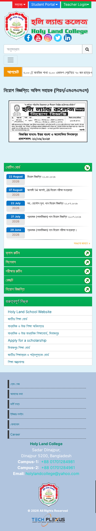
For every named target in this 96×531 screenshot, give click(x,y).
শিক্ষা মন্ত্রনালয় (16, 362)
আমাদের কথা (16, 394)
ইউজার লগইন (16, 414)
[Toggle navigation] (10, 60)
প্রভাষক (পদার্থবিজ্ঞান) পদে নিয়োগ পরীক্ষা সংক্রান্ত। (52, 230)
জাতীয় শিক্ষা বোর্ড (17, 319)
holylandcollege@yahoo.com (52, 473)
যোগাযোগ (14, 424)
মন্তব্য (19, 4)
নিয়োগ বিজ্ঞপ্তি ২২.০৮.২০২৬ (41, 176)
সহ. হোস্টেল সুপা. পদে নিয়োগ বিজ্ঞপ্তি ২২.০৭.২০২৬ (52, 203)
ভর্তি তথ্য (14, 404)
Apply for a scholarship (27, 340)
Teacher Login (75, 4)
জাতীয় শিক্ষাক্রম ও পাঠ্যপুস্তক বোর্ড (28, 355)
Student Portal (43, 4)
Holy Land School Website (29, 312)
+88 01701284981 (58, 461)
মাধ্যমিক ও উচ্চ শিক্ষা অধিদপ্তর (26, 326)
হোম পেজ (15, 384)
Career (15, 434)
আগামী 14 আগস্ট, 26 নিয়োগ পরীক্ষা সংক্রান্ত (49, 190)
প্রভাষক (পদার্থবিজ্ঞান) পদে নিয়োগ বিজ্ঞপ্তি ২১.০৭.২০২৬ (54, 216)
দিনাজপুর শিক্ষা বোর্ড (19, 347)
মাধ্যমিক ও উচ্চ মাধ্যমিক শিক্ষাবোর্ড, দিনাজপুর (33, 333)
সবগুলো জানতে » (82, 243)
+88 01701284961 (58, 467)
